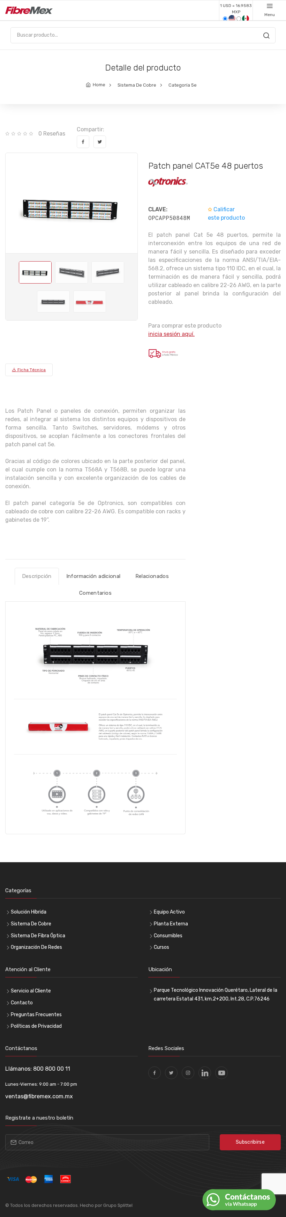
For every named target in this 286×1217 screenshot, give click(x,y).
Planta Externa (171, 924)
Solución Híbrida (28, 912)
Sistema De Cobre (137, 85)
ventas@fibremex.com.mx (39, 1096)
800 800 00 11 (51, 1068)
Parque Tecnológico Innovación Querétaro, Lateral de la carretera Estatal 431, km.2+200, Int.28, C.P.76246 (215, 994)
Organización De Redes (36, 947)
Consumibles (168, 936)
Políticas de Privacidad (36, 1026)
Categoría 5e (182, 85)
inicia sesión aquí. (171, 334)
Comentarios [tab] (95, 593)
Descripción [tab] (37, 576)
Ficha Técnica (31, 369)
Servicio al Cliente (31, 991)
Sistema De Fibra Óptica (38, 936)
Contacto (22, 1003)
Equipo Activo (169, 912)
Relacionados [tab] (152, 576)
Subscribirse (250, 1142)
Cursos (161, 947)
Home (99, 84)
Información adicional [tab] (93, 576)
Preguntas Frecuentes (36, 1015)
